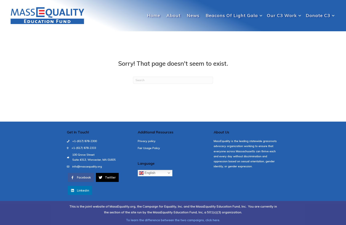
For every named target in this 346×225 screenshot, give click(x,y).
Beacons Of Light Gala (232, 15)
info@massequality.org (87, 166)
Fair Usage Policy (149, 148)
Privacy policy (147, 141)
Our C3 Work (282, 15)
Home (153, 15)
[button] (261, 16)
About (173, 15)
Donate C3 (318, 15)
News (193, 15)
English (149, 173)
